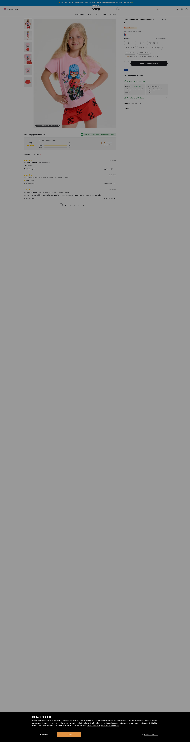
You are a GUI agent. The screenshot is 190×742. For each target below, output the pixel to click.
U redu (69, 735)
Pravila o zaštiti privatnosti (110, 725)
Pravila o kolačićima (93, 725)
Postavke (44, 735)
